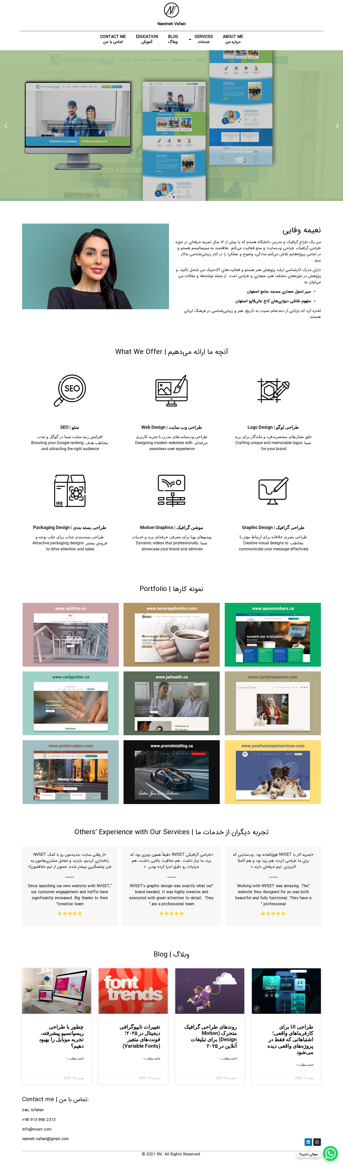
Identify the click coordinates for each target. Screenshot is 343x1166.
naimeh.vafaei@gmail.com (45, 1139)
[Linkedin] (308, 1142)
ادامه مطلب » (305, 1065)
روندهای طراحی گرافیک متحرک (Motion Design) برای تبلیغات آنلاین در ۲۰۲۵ (210, 1036)
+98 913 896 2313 (38, 1120)
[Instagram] (317, 1142)
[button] (337, 125)
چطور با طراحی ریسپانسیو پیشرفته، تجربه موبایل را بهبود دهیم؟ (61, 1036)
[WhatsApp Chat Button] (330, 1153)
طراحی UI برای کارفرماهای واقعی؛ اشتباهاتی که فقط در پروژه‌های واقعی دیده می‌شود (290, 1039)
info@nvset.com (36, 1129)
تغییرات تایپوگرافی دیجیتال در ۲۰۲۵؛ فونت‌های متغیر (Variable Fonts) (140, 1036)
